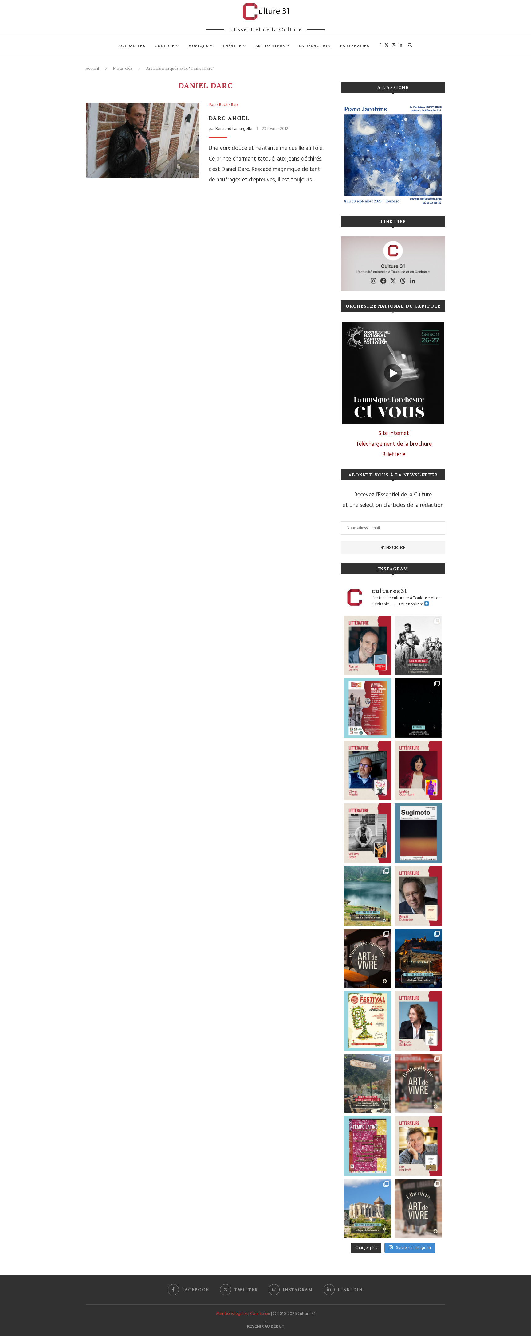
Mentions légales (231, 1313)
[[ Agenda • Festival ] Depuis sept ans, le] (367, 708)
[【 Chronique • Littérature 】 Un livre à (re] (418, 896)
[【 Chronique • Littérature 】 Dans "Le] (418, 1021)
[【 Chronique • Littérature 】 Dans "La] (367, 770)
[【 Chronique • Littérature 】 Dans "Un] (418, 770)
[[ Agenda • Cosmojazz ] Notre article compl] (367, 896)
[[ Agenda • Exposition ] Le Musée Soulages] (418, 833)
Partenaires (354, 45)
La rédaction (315, 45)
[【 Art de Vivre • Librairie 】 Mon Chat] (418, 1208)
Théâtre (232, 45)
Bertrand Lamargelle (233, 128)
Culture (165, 45)
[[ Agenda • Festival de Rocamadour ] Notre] (418, 958)
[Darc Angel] (142, 140)
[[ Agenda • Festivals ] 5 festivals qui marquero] (418, 708)
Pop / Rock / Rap (223, 105)
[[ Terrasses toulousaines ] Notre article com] (367, 1083)
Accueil (92, 68)
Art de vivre (270, 45)
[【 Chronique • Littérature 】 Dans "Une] (367, 833)
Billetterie (393, 454)
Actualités (131, 45)
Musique (198, 45)
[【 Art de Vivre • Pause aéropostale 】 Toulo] (367, 958)
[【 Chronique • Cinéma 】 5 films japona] (418, 645)
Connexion (260, 1313)
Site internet (393, 433)
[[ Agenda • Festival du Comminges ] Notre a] (367, 1208)
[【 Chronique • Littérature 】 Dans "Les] (418, 1146)
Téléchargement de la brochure (394, 444)
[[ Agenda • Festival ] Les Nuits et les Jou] (367, 1021)
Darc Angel (229, 118)
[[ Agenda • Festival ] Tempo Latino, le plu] (367, 1146)
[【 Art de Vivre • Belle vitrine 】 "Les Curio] (418, 1083)
